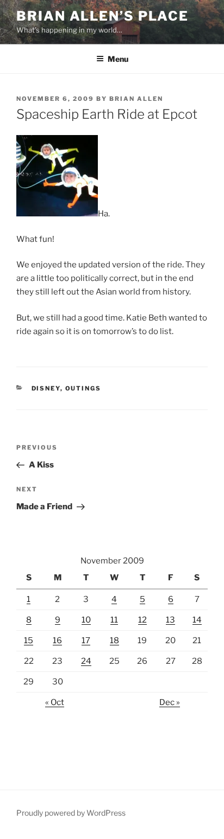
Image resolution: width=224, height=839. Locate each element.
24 (86, 661)
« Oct (54, 702)
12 (142, 620)
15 (28, 640)
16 (57, 640)
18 (114, 640)
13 (170, 620)
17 (86, 640)
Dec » (169, 702)
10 (86, 620)
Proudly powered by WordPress (71, 812)
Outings (83, 388)
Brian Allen (136, 99)
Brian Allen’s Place (102, 16)
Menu (118, 58)
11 (114, 620)
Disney (46, 388)
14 (197, 620)
